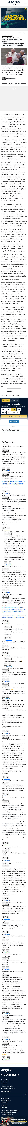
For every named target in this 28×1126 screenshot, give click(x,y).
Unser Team (4, 1079)
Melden (6, 450)
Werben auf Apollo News (8, 1088)
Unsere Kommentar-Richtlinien (9, 1110)
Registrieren (4, 1107)
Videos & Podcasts (6, 1100)
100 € (4, 413)
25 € (13, 409)
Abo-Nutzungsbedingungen (8, 1112)
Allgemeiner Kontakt (7, 1086)
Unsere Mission (5, 1081)
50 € (18, 409)
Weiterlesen (13, 421)
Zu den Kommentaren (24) (9, 395)
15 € (8, 409)
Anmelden (4, 1105)
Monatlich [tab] (15, 400)
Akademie (4, 1083)
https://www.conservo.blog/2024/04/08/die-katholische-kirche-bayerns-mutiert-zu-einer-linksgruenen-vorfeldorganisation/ (14, 483)
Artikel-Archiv (5, 1098)
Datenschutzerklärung (7, 1114)
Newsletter (4, 1102)
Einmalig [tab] (6, 400)
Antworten (7, 470)
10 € (3, 409)
